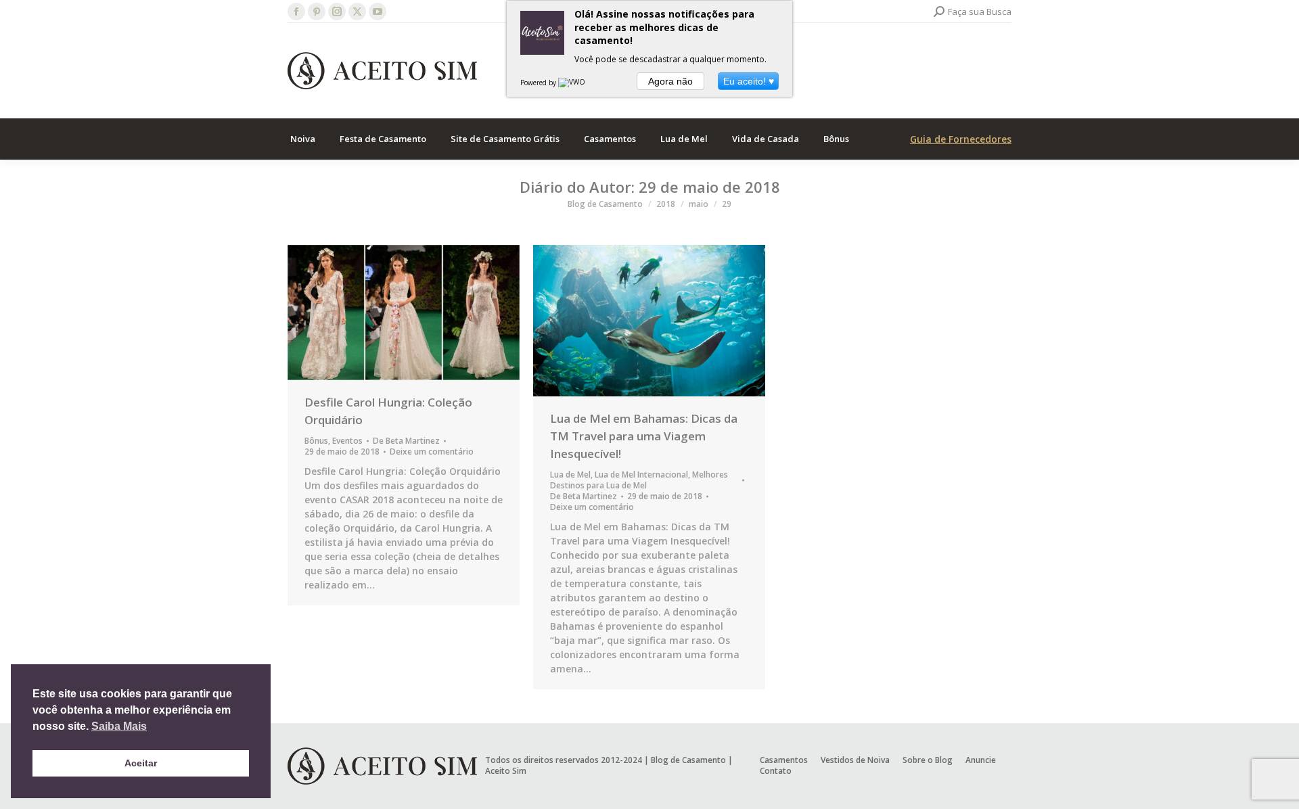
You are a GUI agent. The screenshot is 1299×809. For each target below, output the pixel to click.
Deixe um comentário (432, 451)
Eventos (347, 440)
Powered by (539, 82)
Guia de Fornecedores (960, 139)
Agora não (670, 81)
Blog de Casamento (688, 760)
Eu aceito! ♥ (748, 81)
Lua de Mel (570, 474)
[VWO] (572, 82)
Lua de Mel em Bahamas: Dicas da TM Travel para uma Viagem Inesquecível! (643, 436)
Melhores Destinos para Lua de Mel (639, 480)
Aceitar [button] (140, 763)
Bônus (316, 440)
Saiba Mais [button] (119, 726)
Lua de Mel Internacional (641, 474)
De (406, 441)
